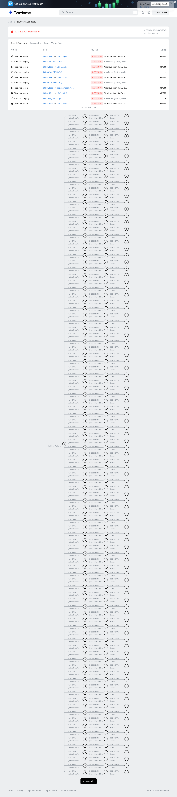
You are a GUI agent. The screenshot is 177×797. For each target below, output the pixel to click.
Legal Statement (34, 790)
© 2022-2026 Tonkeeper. (158, 790)
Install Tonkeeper (68, 790)
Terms (10, 790)
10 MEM (162, 56)
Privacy (20, 790)
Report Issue (51, 790)
